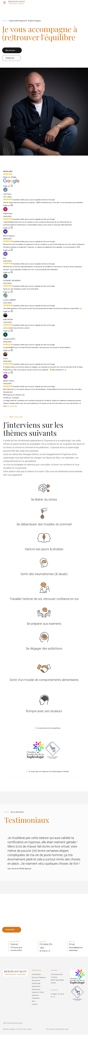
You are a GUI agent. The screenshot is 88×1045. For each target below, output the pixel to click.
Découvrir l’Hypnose (39, 977)
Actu (33, 1001)
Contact (35, 1004)
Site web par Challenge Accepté (57, 1029)
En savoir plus (12, 406)
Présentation (36, 974)
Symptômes (36, 986)
